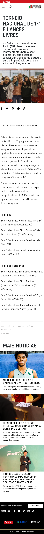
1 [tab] (22, 100)
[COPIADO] (24, 109)
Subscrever (35, 506)
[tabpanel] (22, 86)
